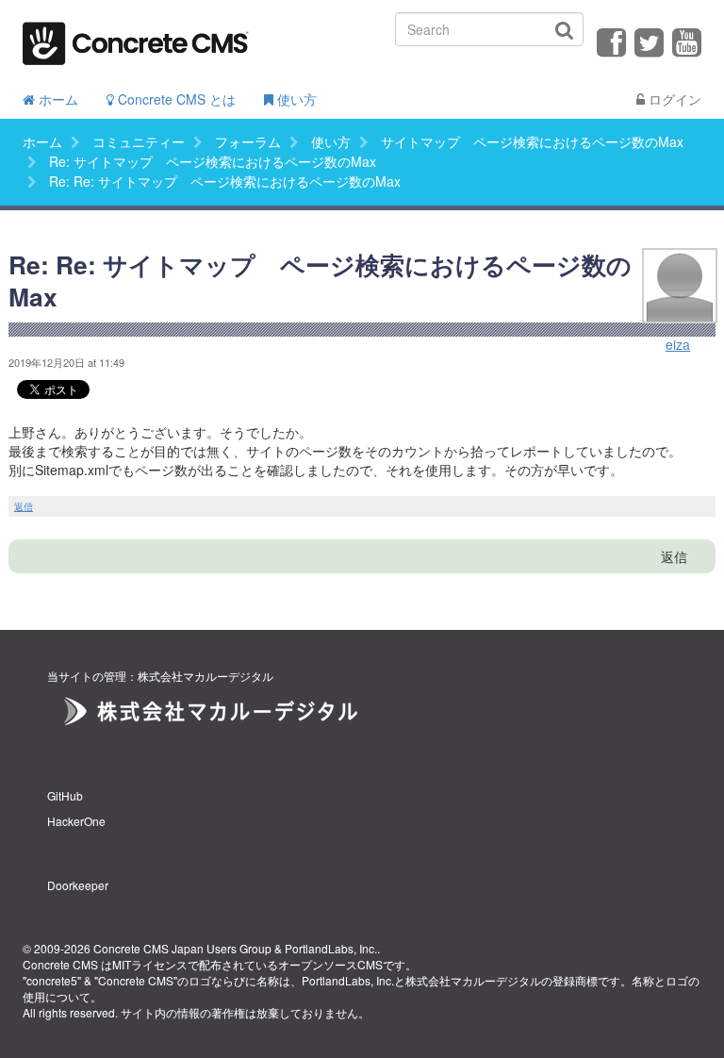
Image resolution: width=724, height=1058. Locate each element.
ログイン (673, 99)
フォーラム (248, 141)
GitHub (65, 795)
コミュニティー (138, 141)
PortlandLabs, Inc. (331, 948)
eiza (678, 344)
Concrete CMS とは (175, 99)
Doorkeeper (77, 885)
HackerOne (76, 821)
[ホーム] (136, 37)
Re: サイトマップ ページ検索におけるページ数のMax (212, 161)
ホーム (56, 99)
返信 (23, 506)
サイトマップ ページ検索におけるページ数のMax (532, 141)
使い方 (295, 99)
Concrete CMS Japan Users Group (182, 948)
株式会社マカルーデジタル (473, 980)
